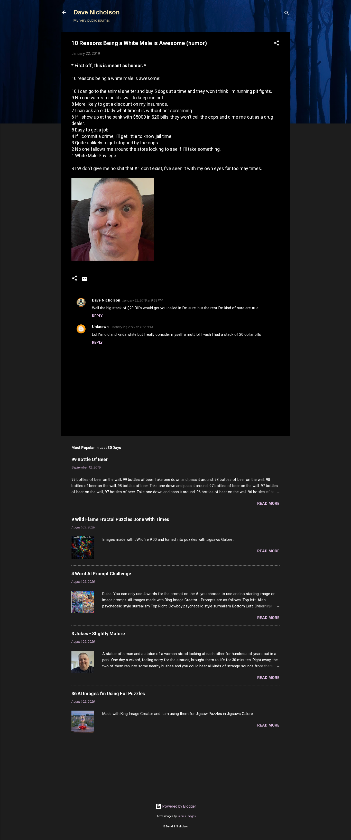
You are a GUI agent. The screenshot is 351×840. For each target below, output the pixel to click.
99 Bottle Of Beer (89, 459)
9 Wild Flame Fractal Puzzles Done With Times (120, 519)
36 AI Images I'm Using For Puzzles (108, 693)
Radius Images (187, 816)
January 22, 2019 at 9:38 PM (142, 300)
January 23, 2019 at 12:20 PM (132, 327)
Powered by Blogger (178, 806)
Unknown (100, 326)
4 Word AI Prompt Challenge (101, 573)
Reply (97, 316)
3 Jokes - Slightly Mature (98, 633)
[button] (276, 44)
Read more (268, 503)
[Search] (287, 14)
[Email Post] (85, 281)
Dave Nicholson (96, 12)
